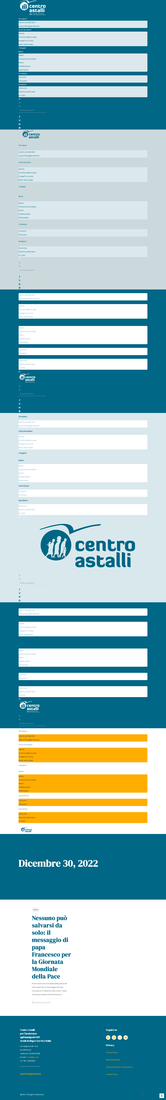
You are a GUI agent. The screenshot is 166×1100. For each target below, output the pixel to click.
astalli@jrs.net (32, 1057)
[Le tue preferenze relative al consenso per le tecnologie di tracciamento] (161, 1095)
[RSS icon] (143, 1095)
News (35, 910)
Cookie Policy (112, 1074)
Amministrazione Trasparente (119, 1067)
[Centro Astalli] (33, 15)
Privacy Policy (112, 1052)
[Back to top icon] (149, 1095)
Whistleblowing (113, 1060)
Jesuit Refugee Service (30, 1074)
